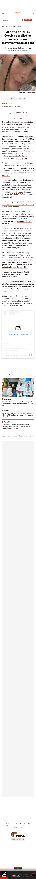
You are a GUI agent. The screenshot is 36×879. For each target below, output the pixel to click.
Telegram (24, 98)
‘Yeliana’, (11, 235)
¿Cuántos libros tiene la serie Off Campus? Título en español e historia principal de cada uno (17, 403)
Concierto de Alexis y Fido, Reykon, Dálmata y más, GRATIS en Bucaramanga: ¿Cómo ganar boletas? (18, 415)
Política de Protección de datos (22, 824)
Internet (14, 436)
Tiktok (10, 807)
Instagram (14, 807)
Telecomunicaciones (25, 436)
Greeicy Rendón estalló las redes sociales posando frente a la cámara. (16, 274)
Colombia (5, 20)
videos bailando (16, 192)
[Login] (33, 13)
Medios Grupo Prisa (18, 839)
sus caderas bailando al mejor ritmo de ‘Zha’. (17, 265)
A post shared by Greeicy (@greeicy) (18, 355)
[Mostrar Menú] (3, 13)
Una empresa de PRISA (18, 834)
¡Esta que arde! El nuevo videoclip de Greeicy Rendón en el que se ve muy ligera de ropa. (18, 204)
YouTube (18, 807)
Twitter (16, 98)
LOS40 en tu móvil (18, 828)
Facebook (11, 98)
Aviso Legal (8, 824)
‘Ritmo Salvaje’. (22, 158)
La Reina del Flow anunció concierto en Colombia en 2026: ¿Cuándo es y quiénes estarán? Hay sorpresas (16, 426)
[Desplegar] (18, 868)
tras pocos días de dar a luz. (17, 222)
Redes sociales (6, 436)
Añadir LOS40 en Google (20, 113)
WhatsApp (20, 98)
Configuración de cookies (24, 826)
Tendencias (18, 27)
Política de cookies (10, 826)
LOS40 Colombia (18, 13)
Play (33, 875)
